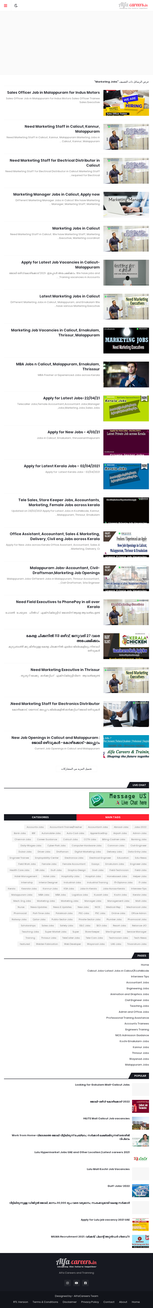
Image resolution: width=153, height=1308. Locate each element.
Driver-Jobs (44, 851)
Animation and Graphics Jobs (129, 994)
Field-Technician (119, 870)
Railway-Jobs (19, 919)
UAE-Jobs (116, 944)
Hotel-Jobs (49, 876)
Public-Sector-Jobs (62, 919)
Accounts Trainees (137, 1023)
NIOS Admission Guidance (132, 1035)
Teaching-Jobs (30, 931)
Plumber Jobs (114, 919)
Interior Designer (48, 882)
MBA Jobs (60, 894)
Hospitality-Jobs (70, 876)
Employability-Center (47, 857)
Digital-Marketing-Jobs (88, 851)
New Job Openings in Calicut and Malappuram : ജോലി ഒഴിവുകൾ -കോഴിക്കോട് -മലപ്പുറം (56, 740)
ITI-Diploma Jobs (123, 882)
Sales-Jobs (48, 925)
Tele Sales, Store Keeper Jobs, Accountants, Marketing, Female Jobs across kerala (59, 502)
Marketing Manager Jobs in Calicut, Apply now (56, 194)
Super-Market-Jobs (55, 931)
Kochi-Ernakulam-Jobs (134, 1041)
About (123, 1302)
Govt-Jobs (97, 870)
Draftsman (62, 851)
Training (30, 937)
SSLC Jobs (84, 925)
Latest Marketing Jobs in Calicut (70, 296)
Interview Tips (140, 976)
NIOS (97, 907)
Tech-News (140, 937)
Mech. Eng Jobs (22, 901)
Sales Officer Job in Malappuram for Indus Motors (53, 92)
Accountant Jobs (137, 982)
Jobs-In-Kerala (88, 888)
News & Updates (62, 907)
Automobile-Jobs (51, 833)
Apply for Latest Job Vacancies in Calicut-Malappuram (60, 265)
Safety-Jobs (66, 925)
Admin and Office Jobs (134, 1012)
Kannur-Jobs (50, 888)
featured (25, 944)
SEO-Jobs (101, 925)
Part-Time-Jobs (41, 913)
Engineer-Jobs (138, 864)
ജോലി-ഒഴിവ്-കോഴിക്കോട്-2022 (110, 1101)
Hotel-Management (26, 876)
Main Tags (112, 817)
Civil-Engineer (138, 845)
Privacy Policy (90, 1302)
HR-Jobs (39, 870)
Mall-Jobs (140, 901)
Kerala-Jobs (139, 894)
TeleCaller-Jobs (71, 937)
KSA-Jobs (69, 888)
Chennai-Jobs (23, 839)
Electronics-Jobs (74, 857)
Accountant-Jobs (98, 827)
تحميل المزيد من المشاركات (76, 769)
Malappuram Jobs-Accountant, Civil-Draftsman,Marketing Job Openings (65, 570)
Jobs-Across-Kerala (114, 888)
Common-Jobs (116, 845)
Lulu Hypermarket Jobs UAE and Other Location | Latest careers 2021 (82, 1152)
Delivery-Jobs (114, 851)
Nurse (21, 907)
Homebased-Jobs (117, 876)
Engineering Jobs (138, 988)
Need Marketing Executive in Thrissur (65, 669)
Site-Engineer (113, 931)
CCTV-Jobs (90, 839)
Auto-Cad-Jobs (75, 833)
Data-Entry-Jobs (137, 851)
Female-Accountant (74, 864)
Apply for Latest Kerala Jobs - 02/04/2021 (62, 465)
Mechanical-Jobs (136, 907)
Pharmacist (20, 913)
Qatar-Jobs (39, 919)
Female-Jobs (49, 864)
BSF (33, 833)
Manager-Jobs (92, 901)
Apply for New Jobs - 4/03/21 (74, 432)
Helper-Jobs (139, 876)
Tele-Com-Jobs (94, 937)
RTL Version (20, 1302)
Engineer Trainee (19, 857)
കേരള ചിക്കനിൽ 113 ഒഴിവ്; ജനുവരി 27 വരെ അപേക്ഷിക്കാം (63, 638)
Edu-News (140, 857)
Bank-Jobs (20, 833)
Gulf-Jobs (56, 870)
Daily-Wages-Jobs (31, 845)
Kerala (11, 888)
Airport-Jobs (120, 833)
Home (145, 965)
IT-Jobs (142, 882)
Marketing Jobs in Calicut (76, 228)
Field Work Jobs (27, 864)
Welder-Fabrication (47, 944)
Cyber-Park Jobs (56, 845)
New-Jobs (83, 907)
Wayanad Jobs (139, 1059)
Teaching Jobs (139, 1006)
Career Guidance (47, 839)
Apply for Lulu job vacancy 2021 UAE (105, 1220)
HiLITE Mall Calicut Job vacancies (106, 1118)
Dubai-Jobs (25, 851)
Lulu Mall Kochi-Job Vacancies (108, 1169)
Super (76, 931)
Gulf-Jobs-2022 (119, 1186)
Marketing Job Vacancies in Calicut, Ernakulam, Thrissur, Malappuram (55, 333)
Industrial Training (97, 882)
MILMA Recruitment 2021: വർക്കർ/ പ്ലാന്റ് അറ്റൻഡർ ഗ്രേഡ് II (90, 1236)
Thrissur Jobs (140, 1053)
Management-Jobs (118, 901)
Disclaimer (70, 1302)
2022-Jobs (140, 827)
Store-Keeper (92, 931)
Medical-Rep (113, 907)
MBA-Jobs (43, 894)
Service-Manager (136, 931)
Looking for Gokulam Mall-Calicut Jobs (102, 1085)
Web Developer (72, 944)
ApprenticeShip (98, 833)
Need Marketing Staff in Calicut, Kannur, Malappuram (62, 129)
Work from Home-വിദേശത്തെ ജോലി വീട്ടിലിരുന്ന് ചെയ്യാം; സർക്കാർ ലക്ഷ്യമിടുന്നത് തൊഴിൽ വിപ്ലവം (71, 1137)
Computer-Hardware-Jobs (86, 845)
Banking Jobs (138, 839)
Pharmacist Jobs (137, 919)
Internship (27, 882)
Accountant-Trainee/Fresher (66, 827)
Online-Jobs (118, 913)
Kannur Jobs (141, 1047)
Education (123, 857)
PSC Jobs (100, 913)
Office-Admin (138, 913)
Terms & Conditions (45, 1302)
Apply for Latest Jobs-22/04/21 (71, 398)
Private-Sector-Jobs (89, 919)
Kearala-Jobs (29, 888)
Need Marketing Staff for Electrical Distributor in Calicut (55, 163)
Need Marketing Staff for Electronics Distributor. (55, 703)
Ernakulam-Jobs (114, 864)
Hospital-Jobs (93, 876)
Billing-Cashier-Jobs (113, 839)
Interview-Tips (138, 888)
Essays (95, 864)
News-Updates (38, 907)
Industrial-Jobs (72, 882)
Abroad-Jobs (121, 827)
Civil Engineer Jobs (137, 1000)
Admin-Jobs (139, 833)
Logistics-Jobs (80, 894)
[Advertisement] (76, 43)
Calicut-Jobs (70, 839)
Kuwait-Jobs (101, 894)
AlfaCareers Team (86, 1296)
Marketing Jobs (69, 901)
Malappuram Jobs (137, 1065)
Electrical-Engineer (100, 857)
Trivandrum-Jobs (136, 944)
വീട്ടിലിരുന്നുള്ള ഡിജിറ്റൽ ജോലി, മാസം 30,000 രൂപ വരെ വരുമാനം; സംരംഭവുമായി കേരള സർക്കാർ (69, 1203)
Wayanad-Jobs (96, 944)
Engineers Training (137, 1029)
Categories (40, 817)
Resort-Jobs (119, 925)
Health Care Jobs (19, 870)
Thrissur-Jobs (48, 937)
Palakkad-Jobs (64, 913)
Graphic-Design (77, 870)
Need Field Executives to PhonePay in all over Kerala (58, 604)
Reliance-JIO (139, 925)
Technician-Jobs (118, 937)
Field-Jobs (140, 870)
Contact (109, 1302)
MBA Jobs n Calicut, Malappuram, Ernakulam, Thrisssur (58, 367)
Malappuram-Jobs (21, 894)
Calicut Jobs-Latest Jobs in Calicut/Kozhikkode (118, 971)
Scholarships (28, 925)
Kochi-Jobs (120, 894)
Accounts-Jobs (35, 827)
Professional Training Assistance (127, 1018)
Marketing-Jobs (46, 901)
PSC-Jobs (84, 913)
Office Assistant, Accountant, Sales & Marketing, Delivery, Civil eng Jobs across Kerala (55, 536)
